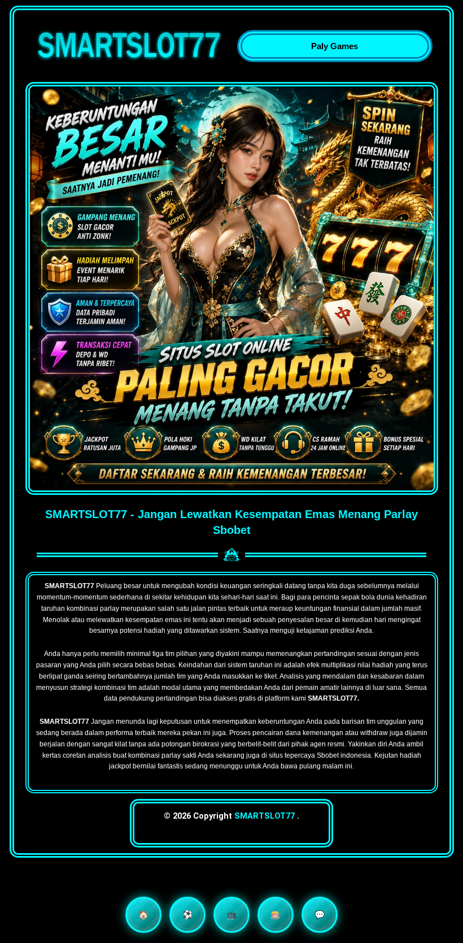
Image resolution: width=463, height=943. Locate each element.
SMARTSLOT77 (264, 816)
